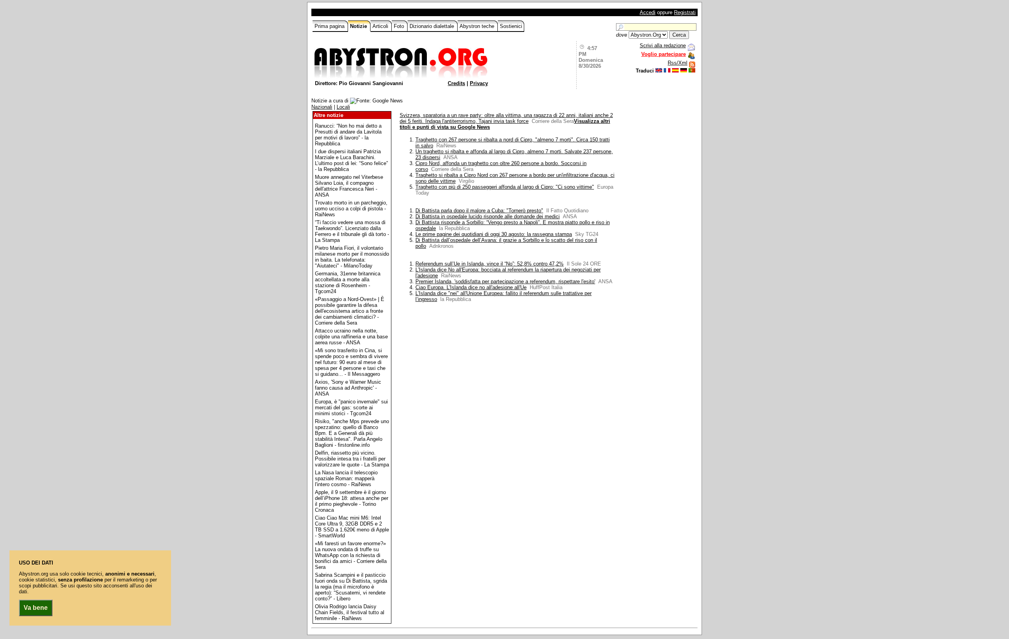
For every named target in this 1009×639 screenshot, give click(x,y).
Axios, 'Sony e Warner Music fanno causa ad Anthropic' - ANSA (348, 388)
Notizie (359, 26)
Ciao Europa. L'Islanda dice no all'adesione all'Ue (471, 287)
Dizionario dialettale (433, 26)
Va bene (36, 607)
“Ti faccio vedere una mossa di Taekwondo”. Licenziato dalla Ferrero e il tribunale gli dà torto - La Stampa (352, 231)
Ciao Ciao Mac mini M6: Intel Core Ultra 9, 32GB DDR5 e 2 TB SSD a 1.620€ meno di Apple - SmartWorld (352, 527)
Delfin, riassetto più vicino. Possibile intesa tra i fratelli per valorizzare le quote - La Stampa (352, 459)
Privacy (479, 83)
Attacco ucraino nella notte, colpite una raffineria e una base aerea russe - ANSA (351, 337)
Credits (456, 83)
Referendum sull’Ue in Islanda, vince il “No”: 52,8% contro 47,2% (489, 264)
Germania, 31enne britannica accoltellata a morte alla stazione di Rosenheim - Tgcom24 (347, 282)
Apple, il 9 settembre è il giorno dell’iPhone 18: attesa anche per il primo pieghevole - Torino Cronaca (351, 501)
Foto (400, 26)
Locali (343, 107)
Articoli (381, 26)
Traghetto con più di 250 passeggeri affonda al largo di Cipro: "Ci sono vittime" (504, 187)
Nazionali (321, 107)
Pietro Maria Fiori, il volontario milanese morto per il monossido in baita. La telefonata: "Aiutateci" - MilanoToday (352, 257)
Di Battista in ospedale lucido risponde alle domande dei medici (487, 216)
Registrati (685, 12)
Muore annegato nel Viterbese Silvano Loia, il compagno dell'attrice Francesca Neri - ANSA (349, 186)
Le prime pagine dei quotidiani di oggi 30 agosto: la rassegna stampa (493, 234)
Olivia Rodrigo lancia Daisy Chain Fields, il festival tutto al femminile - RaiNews (349, 612)
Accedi (647, 12)
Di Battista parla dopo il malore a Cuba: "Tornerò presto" (479, 211)
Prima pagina (330, 26)
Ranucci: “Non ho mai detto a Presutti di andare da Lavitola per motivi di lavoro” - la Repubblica (348, 135)
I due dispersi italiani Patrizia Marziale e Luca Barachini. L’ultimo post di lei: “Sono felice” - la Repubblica (351, 160)
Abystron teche (478, 26)
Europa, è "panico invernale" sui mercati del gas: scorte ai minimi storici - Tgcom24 (351, 407)
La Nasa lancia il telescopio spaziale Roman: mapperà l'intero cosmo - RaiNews (346, 478)
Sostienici (511, 26)
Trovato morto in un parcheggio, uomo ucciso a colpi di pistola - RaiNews (351, 208)
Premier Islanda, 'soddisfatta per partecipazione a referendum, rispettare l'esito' (505, 281)
